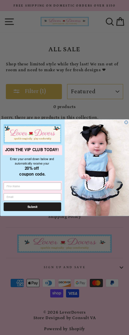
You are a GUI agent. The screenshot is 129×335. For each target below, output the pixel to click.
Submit (32, 207)
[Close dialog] (126, 122)
